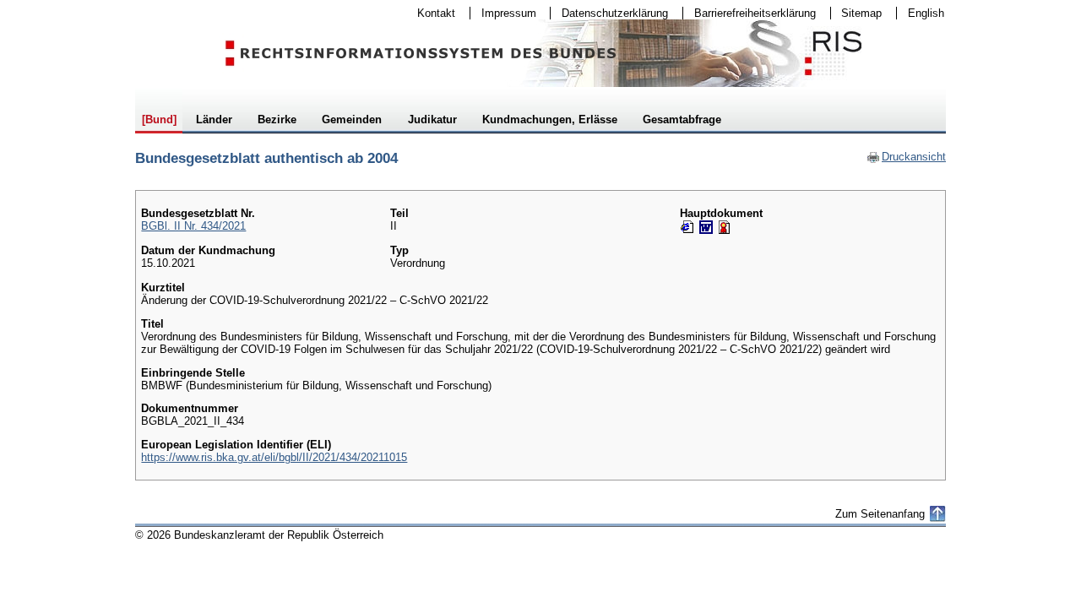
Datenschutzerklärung (609, 13)
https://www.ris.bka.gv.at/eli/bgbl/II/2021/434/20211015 (274, 457)
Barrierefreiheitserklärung (749, 13)
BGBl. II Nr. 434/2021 (193, 226)
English (926, 13)
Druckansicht (906, 156)
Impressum (503, 13)
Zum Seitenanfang (880, 514)
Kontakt (430, 13)
